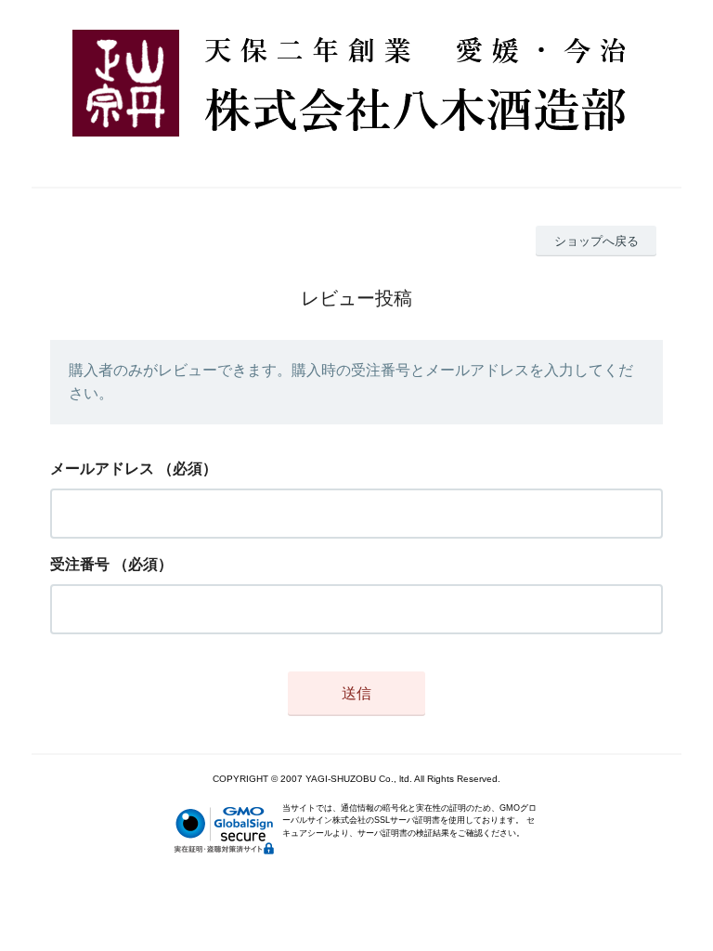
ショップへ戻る (596, 241)
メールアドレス (102, 468)
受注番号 (80, 564)
